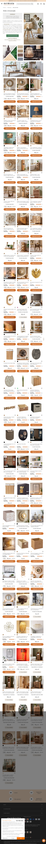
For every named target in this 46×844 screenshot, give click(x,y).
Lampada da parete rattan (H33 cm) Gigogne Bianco (9, 554)
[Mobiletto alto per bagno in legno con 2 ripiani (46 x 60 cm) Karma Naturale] (9, 710)
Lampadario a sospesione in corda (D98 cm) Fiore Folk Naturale (36, 637)
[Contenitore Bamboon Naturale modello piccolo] (23, 543)
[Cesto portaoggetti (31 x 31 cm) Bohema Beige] (9, 516)
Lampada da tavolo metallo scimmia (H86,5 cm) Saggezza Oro (22, 665)
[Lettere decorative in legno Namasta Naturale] (10, 408)
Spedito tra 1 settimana (23, 123)
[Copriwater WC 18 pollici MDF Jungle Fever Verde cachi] (23, 710)
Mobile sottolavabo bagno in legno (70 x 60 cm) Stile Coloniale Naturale (22, 229)
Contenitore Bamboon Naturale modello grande (35, 391)
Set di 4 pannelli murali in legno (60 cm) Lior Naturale (10, 472)
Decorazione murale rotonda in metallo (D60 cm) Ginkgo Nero (23, 364)
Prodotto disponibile (10, 96)
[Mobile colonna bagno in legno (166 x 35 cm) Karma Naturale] (9, 682)
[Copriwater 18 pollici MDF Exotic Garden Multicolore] (23, 300)
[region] (23, 7)
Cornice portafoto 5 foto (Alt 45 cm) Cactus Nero (10, 337)
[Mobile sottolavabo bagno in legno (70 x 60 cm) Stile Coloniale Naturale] (23, 219)
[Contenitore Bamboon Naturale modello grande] (36, 381)
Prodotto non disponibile (37, 611)
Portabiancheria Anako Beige (9, 363)
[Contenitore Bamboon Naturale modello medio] (23, 408)
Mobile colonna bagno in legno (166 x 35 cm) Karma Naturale (9, 692)
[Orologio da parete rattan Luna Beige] (10, 300)
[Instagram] (30, 832)
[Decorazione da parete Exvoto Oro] (36, 273)
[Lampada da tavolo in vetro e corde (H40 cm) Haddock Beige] (36, 111)
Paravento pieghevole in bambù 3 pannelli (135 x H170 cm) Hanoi (36, 94)
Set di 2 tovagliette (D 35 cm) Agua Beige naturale (8, 637)
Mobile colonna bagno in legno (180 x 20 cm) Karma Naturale (23, 692)
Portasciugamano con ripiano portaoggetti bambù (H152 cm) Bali (22, 337)
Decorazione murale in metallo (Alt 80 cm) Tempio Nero (36, 498)
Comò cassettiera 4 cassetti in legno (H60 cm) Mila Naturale (36, 229)
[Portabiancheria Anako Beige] (10, 354)
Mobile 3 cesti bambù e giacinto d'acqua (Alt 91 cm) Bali (22, 148)
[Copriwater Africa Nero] (23, 435)
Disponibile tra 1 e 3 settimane (9, 694)
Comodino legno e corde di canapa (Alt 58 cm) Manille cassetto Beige (8, 776)
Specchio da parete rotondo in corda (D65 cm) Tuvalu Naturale (23, 283)
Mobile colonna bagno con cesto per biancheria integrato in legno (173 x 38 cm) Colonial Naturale (23, 176)
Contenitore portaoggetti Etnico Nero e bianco (35, 418)
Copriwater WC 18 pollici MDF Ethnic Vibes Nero (36, 364)
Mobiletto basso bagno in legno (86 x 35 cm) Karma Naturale (37, 665)
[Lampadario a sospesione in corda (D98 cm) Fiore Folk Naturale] (37, 626)
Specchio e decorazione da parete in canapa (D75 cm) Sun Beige (37, 582)
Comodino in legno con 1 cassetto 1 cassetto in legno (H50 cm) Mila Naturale (22, 121)
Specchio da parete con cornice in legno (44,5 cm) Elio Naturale (9, 175)
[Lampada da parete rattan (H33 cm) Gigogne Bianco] (9, 543)
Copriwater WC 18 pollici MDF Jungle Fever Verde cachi (22, 720)
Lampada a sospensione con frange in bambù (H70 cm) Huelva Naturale (22, 637)
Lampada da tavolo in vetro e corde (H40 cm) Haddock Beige (36, 121)
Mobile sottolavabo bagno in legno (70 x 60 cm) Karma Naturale (36, 692)
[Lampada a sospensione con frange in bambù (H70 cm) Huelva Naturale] (23, 626)
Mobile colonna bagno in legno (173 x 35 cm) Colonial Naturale (23, 202)
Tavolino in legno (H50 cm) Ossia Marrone (35, 256)
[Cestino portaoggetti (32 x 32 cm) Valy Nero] (10, 435)
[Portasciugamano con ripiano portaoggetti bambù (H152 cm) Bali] (23, 327)
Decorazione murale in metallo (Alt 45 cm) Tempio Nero (8, 665)
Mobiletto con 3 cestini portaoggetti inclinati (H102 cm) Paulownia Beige (23, 582)
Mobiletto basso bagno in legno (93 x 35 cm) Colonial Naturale (23, 748)
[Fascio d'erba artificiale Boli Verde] (23, 381)
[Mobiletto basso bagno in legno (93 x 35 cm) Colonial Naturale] (23, 737)
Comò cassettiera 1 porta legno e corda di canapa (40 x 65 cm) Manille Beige (37, 720)
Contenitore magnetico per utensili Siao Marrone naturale (22, 498)
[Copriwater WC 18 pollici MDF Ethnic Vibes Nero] (36, 354)
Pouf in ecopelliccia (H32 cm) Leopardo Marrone (22, 609)
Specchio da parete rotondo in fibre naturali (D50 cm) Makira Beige (9, 94)
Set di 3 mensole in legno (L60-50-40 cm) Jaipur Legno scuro (36, 337)
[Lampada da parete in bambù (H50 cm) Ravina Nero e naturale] (23, 516)
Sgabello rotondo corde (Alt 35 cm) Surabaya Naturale (10, 121)
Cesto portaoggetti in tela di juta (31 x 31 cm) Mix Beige (37, 554)
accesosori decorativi (7, 29)
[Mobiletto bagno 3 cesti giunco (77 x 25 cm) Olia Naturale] (36, 165)
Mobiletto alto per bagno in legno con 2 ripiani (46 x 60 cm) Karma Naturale (9, 720)
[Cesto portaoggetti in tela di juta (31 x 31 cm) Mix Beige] (37, 543)
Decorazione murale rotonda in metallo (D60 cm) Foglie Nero (9, 748)
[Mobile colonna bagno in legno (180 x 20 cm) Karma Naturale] (23, 682)
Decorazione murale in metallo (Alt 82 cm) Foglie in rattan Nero (10, 283)
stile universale (6, 24)
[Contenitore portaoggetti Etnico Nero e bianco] (36, 408)
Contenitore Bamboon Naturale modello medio (21, 418)
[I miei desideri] (41, 4)
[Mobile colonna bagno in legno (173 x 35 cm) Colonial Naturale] (23, 192)
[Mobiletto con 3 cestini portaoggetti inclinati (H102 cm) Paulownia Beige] (23, 571)
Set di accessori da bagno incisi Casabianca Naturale (37, 526)
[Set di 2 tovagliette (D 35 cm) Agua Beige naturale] (9, 626)
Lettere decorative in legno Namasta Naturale (9, 418)
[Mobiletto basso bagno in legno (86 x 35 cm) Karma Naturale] (37, 654)
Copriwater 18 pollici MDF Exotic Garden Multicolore (22, 310)
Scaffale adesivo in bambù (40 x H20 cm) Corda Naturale (9, 256)
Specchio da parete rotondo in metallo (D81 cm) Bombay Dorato (8, 609)
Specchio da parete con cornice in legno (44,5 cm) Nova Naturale (9, 229)
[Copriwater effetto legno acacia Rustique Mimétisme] (10, 381)
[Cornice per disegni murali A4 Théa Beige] (36, 462)
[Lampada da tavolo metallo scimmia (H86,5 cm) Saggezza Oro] (23, 654)
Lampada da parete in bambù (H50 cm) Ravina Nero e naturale (23, 526)
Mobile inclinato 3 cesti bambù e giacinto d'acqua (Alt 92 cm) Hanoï (23, 256)
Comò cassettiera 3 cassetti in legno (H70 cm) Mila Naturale (36, 148)
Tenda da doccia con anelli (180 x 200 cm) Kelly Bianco (37, 609)
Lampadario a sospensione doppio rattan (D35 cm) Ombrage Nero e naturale (9, 148)
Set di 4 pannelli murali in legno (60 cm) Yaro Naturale (36, 310)
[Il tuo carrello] (44, 4)
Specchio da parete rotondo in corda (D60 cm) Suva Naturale (23, 94)
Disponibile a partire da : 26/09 (37, 694)
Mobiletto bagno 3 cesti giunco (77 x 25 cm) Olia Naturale (35, 175)
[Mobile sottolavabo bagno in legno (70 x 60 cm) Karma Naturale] (37, 682)
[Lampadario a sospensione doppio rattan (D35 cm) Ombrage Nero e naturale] (10, 138)
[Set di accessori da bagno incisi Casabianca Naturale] (37, 516)
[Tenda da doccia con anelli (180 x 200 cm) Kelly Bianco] (37, 599)
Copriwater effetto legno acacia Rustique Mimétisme (9, 391)
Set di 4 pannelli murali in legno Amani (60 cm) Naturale (36, 445)
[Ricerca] (32, 4)
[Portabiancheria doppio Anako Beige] (10, 489)
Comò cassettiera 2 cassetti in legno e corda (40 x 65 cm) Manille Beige (36, 202)
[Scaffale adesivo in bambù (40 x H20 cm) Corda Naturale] (10, 246)
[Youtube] (27, 832)
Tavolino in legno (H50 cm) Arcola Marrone (9, 202)
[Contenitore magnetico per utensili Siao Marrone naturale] (23, 489)
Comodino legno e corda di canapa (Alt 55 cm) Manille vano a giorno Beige (37, 748)
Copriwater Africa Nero (21, 444)
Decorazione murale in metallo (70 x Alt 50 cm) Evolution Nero (9, 582)
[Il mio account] (38, 4)
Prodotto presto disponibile (23, 722)
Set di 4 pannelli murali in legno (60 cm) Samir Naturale (23, 472)
